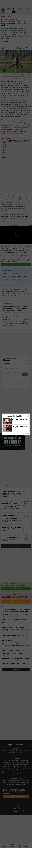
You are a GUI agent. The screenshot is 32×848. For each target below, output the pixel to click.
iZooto (28, 433)
